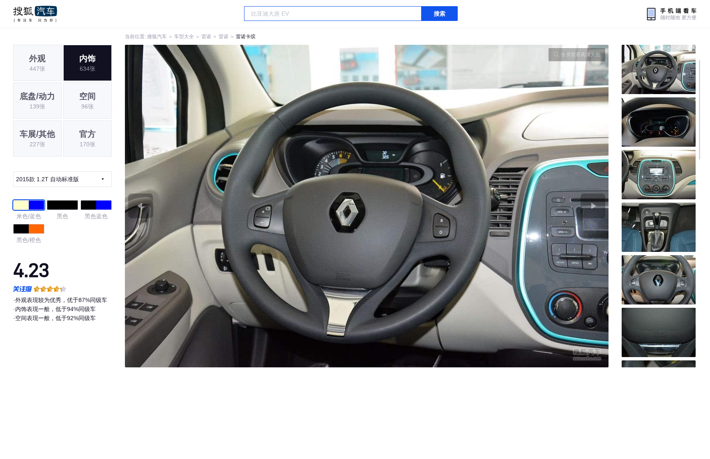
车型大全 (184, 36)
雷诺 (206, 36)
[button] (246, 206)
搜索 (439, 13)
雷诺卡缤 (246, 36)
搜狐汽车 (35, 14)
